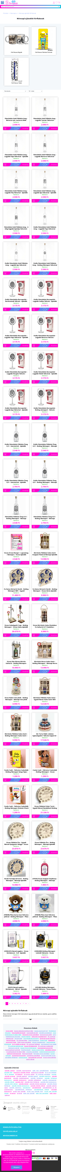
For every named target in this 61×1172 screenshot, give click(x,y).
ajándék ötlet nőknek (11, 1084)
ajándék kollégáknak (34, 1080)
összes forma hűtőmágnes (28, 1048)
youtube (34, 1153)
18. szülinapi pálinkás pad (15, 1046)
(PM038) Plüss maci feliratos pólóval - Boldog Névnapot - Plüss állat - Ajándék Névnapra (45, 916)
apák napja (53, 1093)
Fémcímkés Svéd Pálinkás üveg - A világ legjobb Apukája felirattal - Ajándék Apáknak (16, 228)
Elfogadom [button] (16, 1167)
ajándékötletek (36, 1087)
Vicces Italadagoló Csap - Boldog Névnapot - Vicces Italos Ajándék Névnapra (16, 626)
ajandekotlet (26, 1087)
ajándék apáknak (22, 1076)
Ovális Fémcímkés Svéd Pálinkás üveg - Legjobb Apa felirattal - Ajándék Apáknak (16, 264)
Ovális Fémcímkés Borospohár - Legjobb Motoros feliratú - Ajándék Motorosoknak (45, 336)
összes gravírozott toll (41, 1031)
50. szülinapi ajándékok (43, 1074)
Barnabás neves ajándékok (41, 1053)
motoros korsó (23, 1057)
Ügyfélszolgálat (10, 1131)
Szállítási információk (21, 1144)
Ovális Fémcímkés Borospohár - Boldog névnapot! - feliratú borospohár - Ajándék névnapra (45, 409)
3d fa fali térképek (50, 1072)
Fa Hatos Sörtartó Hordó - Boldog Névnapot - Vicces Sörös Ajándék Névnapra (45, 590)
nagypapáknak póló (32, 1033)
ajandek (54, 1074)
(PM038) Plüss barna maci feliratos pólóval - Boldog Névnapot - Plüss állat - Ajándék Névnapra (16, 916)
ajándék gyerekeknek (45, 1033)
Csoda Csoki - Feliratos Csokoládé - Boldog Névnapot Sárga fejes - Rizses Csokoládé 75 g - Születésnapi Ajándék (16, 771)
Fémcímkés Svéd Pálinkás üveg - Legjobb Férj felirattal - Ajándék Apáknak (16, 192)
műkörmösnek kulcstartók (47, 1052)
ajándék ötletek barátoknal (38, 1084)
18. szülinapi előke (21, 1040)
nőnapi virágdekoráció (38, 1042)
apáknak (7, 1095)
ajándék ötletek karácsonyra (20, 1086)
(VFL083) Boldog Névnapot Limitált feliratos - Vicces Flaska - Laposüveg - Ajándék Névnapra (45, 988)
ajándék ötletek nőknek (38, 1086)
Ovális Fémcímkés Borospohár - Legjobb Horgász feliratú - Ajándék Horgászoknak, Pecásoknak (16, 373)
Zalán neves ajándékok (24, 1042)
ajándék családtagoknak (21, 1078)
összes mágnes (25, 1036)
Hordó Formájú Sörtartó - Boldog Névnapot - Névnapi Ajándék (16, 879)
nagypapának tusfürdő (35, 1057)
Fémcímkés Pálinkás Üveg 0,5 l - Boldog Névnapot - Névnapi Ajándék (45, 518)
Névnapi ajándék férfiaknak (27, 13)
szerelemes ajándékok (33, 1055)
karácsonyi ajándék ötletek (22, 1072)
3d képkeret (18, 1074)
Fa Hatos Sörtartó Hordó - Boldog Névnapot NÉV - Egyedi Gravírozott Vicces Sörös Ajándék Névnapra (16, 590)
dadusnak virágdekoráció (39, 1036)
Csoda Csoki (43, 1040)
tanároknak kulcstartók (19, 1055)
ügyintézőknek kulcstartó (31, 1038)
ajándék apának (10, 1070)
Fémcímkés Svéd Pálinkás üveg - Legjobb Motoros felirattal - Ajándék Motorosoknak (44, 155)
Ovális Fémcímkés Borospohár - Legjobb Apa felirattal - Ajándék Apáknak (16, 409)
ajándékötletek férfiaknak (23, 1089)
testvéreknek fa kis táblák (48, 1044)
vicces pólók (9, 1031)
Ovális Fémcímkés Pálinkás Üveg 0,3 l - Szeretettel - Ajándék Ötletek (16, 445)
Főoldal (5, 13)
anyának (19, 1093)
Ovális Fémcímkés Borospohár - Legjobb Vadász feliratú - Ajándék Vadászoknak (45, 300)
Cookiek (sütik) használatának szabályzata (41, 1144)
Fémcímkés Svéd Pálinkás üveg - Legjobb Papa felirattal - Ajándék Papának (16, 155)
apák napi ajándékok (42, 1093)
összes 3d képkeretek (30, 1046)
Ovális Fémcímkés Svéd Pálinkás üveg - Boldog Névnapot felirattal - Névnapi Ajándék (45, 264)
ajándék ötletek (23, 1084)
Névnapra (13, 13)
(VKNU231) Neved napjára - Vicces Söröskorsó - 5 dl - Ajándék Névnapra (16, 952)
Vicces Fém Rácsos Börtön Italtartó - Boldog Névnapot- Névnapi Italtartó (16, 662)
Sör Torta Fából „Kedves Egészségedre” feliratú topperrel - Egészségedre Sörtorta (45, 735)
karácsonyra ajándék (37, 1072)
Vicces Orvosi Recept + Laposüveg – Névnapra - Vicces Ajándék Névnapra (16, 554)
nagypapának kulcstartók (45, 1048)
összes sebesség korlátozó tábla (23, 1031)
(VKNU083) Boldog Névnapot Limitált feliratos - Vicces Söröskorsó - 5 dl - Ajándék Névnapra (44, 952)
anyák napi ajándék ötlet (35, 1091)
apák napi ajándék (28, 1093)
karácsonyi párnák (13, 1048)
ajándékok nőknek (50, 1050)
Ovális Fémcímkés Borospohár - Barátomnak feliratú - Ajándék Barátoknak (16, 300)
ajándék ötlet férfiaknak (32, 1082)
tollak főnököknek (33, 1040)
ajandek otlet (19, 1082)
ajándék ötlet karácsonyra (48, 1082)
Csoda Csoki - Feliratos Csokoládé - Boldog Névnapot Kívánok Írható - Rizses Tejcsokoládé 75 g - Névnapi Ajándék (16, 807)
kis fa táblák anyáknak (18, 1044)
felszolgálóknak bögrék (18, 1033)
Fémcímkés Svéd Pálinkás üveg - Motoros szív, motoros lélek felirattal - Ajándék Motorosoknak (16, 119)
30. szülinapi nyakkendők (45, 1046)
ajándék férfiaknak (37, 1078)
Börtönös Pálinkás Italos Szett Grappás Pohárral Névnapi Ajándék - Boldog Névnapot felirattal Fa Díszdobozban (44, 554)
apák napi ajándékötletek (40, 1070)
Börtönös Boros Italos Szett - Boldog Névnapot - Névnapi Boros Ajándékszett (44, 662)
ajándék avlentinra (45, 1076)
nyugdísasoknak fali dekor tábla (15, 1052)
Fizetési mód (10, 1144)
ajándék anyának (10, 1076)
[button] (29, 1162)
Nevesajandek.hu (10, 1136)
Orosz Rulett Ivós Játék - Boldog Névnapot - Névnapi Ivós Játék (16, 698)
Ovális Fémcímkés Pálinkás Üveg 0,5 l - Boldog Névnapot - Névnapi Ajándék (45, 481)
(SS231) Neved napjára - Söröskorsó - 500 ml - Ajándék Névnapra (16, 988)
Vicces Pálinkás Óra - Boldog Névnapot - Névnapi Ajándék (45, 843)
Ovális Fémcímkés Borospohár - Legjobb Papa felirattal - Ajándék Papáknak (16, 336)
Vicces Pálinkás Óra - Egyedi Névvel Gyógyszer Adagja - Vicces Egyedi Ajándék (16, 843)
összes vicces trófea (38, 1050)
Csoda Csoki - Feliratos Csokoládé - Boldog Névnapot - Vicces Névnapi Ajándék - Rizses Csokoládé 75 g (45, 771)
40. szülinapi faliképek (33, 1044)
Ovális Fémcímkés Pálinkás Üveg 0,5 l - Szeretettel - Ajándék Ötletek (16, 481)
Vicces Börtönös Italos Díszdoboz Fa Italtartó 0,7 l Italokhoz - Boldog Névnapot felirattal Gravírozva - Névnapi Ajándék (45, 626)
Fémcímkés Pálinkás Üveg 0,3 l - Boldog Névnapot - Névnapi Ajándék (16, 518)
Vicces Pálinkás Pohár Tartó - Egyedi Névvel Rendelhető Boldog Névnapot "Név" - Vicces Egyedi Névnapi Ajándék (45, 807)
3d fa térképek (9, 1074)
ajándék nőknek (9, 1082)
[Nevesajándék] (11, 0)
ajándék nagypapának (49, 1080)
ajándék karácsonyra (19, 1080)
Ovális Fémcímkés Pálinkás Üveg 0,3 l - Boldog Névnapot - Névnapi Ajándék (45, 445)
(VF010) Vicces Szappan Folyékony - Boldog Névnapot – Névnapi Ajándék (44, 880)
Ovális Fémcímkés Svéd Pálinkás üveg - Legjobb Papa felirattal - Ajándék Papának (44, 228)
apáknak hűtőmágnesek (14, 1053)
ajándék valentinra (15, 1087)
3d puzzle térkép (29, 1074)
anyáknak (13, 1093)
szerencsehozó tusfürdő (12, 1050)
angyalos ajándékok (32, 1052)
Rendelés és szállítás (12, 1127)
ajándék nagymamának (23, 1070)
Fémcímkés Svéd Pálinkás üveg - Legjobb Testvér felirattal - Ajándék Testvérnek (44, 119)
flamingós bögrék (27, 1053)
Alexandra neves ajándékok (30, 1035)
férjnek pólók (18, 1038)
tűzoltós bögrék (25, 1050)
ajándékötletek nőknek (41, 1089)
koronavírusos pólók (46, 1035)
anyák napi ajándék (19, 1091)
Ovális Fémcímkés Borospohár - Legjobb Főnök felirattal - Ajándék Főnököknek (45, 373)
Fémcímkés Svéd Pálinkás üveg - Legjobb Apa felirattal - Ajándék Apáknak (44, 192)
